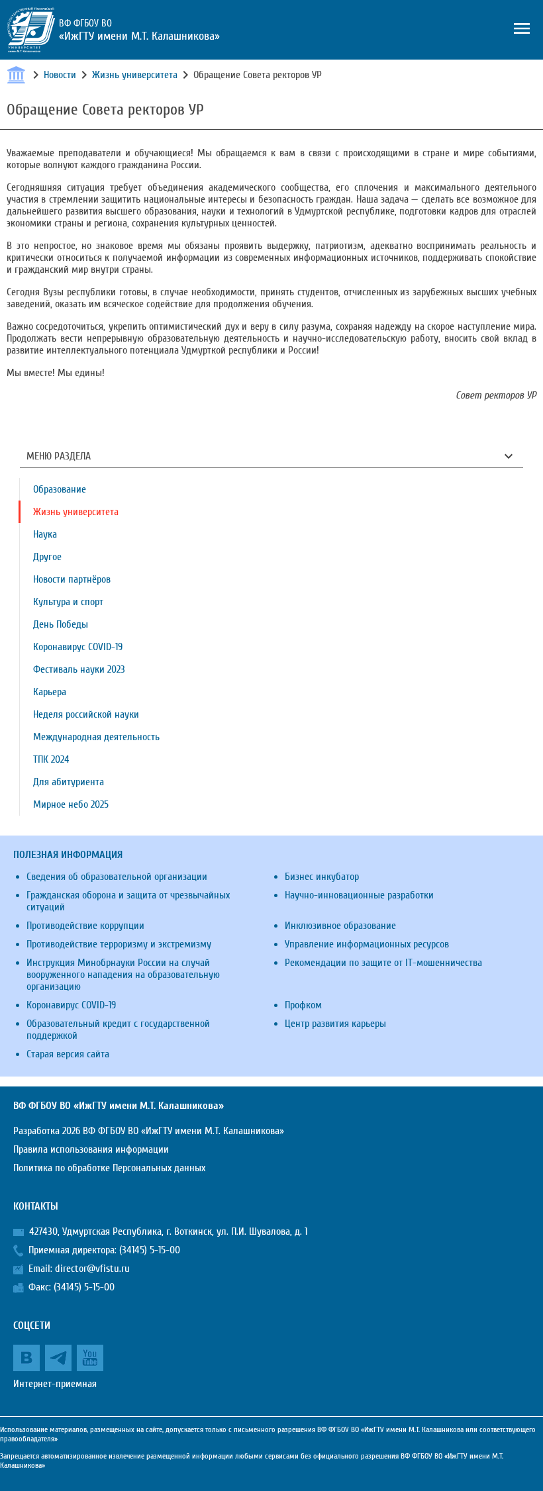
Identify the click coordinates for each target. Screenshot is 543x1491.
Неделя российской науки (86, 714)
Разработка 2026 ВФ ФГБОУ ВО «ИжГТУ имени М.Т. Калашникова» (148, 1131)
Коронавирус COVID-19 (78, 647)
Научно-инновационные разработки (359, 895)
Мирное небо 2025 (71, 804)
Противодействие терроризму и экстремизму (118, 944)
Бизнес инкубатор (322, 877)
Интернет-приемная (55, 1384)
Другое (47, 557)
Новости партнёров (72, 579)
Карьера (49, 692)
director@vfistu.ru (92, 1269)
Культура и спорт (68, 602)
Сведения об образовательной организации (116, 877)
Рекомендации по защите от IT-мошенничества (383, 963)
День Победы (60, 624)
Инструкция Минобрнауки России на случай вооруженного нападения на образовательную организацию (123, 974)
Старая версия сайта (67, 1054)
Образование (59, 489)
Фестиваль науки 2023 (79, 669)
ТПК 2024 (51, 759)
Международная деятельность (96, 737)
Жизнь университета (134, 75)
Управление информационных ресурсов (367, 944)
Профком (303, 1005)
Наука (45, 534)
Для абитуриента (68, 782)
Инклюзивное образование (340, 926)
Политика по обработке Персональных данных (109, 1168)
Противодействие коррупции (85, 926)
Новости (60, 75)
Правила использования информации (91, 1149)
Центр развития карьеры (335, 1024)
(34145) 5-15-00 (149, 1250)
